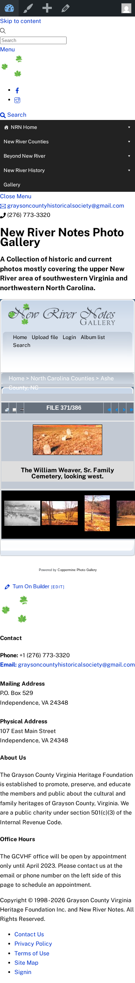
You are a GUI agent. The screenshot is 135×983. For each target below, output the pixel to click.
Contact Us (29, 934)
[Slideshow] (20, 408)
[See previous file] (114, 408)
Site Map (26, 962)
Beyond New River (24, 156)
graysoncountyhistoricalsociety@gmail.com (67, 664)
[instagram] (17, 99)
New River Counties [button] (26, 141)
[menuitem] (46, 8)
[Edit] (58, 587)
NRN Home (24, 127)
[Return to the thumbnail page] (5, 408)
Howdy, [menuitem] (125, 8)
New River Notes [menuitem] (9, 8)
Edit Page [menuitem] (65, 8)
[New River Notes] (54, 74)
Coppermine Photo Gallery (77, 570)
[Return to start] (107, 408)
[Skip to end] (130, 408)
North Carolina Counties (62, 378)
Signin (22, 972)
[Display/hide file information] (12, 408)
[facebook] (17, 90)
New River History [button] (24, 170)
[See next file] (122, 408)
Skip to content (20, 21)
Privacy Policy (33, 943)
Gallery (12, 184)
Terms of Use (31, 953)
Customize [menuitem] (28, 8)
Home (16, 378)
